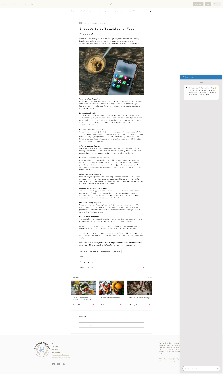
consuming (83, 251)
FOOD (81, 256)
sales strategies (105, 251)
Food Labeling (102, 11)
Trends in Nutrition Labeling (111, 298)
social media (116, 251)
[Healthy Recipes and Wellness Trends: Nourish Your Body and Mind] (83, 288)
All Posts (73, 11)
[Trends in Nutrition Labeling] (111, 288)
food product (94, 251)
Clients (123, 11)
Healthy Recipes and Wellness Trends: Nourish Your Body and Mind (82, 298)
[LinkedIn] (53, 364)
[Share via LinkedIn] (88, 262)
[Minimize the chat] (218, 77)
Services (55, 346)
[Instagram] (64, 364)
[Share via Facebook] (80, 262)
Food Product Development (87, 11)
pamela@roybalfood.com (60, 355)
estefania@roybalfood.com (61, 358)
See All (150, 277)
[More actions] (143, 23)
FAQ (53, 343)
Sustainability (132, 11)
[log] (201, 222)
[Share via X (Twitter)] (84, 262)
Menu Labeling (113, 11)
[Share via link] (93, 262)
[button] (150, 11)
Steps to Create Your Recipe (139, 298)
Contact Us (56, 352)
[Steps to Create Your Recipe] (139, 288)
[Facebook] (58, 364)
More (141, 11)
